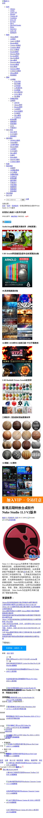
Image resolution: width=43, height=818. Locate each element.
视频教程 (13, 187)
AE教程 (13, 39)
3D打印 (16, 103)
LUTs (12, 126)
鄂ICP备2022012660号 (10, 769)
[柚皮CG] (5, 1)
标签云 (27, 760)
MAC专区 (9, 130)
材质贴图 (13, 119)
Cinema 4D (14, 16)
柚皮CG (5, 518)
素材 (7, 77)
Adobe (12, 11)
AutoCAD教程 (15, 41)
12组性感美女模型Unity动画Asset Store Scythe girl (19, 604)
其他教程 (13, 75)
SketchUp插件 (15, 159)
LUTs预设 (13, 172)
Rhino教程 (13, 66)
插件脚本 (9, 138)
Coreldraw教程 (15, 47)
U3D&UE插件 (15, 161)
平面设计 (13, 127)
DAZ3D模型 (18, 111)
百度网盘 (9, 648)
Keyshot (13, 21)
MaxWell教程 (14, 58)
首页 (3, 3)
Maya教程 (13, 60)
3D (24, 572)
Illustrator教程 (14, 54)
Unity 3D (13, 31)
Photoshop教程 (15, 62)
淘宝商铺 (9, 193)
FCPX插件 (14, 134)
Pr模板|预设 (14, 98)
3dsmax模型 (18, 105)
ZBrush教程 (14, 73)
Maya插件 (13, 153)
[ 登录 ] (10, 701)
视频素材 (13, 121)
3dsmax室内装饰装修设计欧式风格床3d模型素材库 (20, 602)
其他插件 (13, 136)
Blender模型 (18, 107)
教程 (7, 35)
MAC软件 (13, 132)
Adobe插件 (14, 142)
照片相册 (17, 83)
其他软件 (13, 32)
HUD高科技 (18, 92)
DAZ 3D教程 (14, 49)
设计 (8, 653)
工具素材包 (18, 88)
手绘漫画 (13, 185)
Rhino (12, 27)
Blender (12, 14)
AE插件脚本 (14, 144)
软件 (7, 7)
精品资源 (9, 166)
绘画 (7, 164)
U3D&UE (17, 117)
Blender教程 (14, 43)
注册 (27, 199)
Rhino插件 (13, 157)
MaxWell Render (15, 25)
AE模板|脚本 (14, 170)
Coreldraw (13, 18)
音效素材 (13, 124)
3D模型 (12, 100)
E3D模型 (17, 113)
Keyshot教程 (14, 56)
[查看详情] (21, 440)
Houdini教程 (14, 52)
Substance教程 (15, 69)
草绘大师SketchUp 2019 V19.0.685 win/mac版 (21, 659)
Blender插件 (14, 147)
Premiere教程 (14, 64)
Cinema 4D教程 (15, 45)
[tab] (19, 457)
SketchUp (13, 29)
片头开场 (17, 81)
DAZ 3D (13, 20)
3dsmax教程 (14, 37)
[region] (21, 440)
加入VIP (9, 195)
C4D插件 (13, 149)
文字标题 (17, 86)
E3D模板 (17, 90)
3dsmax (12, 9)
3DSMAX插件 (15, 140)
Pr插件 (12, 155)
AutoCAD (13, 12)
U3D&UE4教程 (15, 71)
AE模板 (13, 79)
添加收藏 (12, 520)
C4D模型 (17, 109)
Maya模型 (17, 115)
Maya (12, 23)
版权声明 (34, 760)
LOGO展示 (18, 94)
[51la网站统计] (23, 767)
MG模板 (17, 96)
